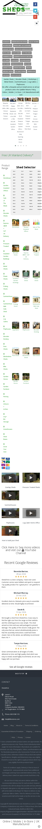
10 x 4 (22, 183)
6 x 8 (14, 209)
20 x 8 (39, 174)
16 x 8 (30, 189)
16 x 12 (31, 194)
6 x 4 (14, 203)
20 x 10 (39, 177)
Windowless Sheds (6, 358)
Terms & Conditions (31, 725)
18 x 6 (30, 200)
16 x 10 (31, 192)
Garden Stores (5, 378)
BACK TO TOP (20, 674)
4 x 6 (14, 180)
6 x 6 (14, 206)
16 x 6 (30, 186)
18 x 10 (31, 206)
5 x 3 (14, 186)
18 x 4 (30, 197)
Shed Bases (5, 438)
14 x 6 (30, 174)
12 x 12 (22, 206)
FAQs (13, 737)
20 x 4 (30, 209)
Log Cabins (5, 320)
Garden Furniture (6, 388)
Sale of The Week (5, 202)
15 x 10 (31, 180)
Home (6, 725)
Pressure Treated (6, 245)
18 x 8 (30, 203)
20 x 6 (39, 171)
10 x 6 (22, 186)
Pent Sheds (5, 347)
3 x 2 (14, 171)
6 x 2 (14, 197)
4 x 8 (14, 183)
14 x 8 (30, 177)
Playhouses (6, 329)
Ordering (38, 731)
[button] (15, 146)
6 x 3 (14, 200)
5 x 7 (14, 194)
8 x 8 (22, 180)
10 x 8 (22, 189)
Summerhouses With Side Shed (6, 308)
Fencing (5, 397)
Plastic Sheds (5, 277)
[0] (36, 28)
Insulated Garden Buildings (6, 256)
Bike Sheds (5, 368)
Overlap (40, 189)
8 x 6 (22, 177)
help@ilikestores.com (12, 719)
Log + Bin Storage (6, 419)
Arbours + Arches (6, 406)
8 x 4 (22, 174)
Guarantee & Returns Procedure (12, 731)
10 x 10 (22, 192)
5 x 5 (14, 192)
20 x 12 (39, 180)
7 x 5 (14, 212)
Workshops (6, 178)
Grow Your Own (5, 449)
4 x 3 (14, 174)
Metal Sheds (5, 267)
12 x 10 (22, 203)
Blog (12, 725)
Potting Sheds (5, 287)
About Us (19, 725)
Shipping (29, 731)
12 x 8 (22, 200)
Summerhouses (6, 296)
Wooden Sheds (6, 214)
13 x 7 (22, 209)
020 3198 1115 (22, 8)
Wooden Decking (6, 337)
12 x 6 (22, 197)
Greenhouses (6, 429)
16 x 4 (30, 183)
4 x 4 (14, 177)
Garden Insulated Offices (6, 188)
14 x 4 (30, 171)
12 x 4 (22, 194)
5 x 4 (14, 189)
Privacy (20, 737)
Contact (28, 737)
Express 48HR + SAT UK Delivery (6, 229)
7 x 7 (22, 171)
